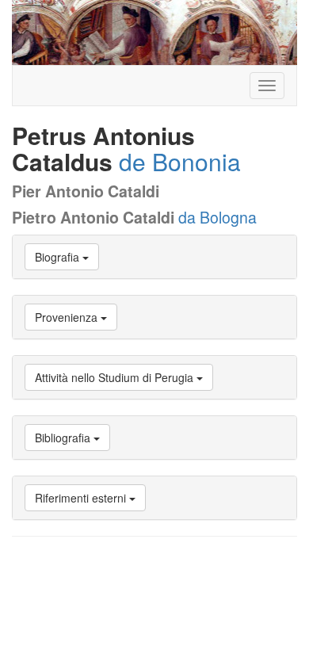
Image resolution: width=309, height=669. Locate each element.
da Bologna (217, 217)
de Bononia (180, 161)
